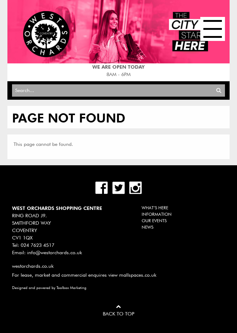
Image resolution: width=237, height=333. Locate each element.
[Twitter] (119, 187)
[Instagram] (135, 187)
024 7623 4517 (37, 245)
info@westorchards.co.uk (54, 252)
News (147, 227)
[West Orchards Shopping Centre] (46, 34)
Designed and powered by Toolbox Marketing (49, 287)
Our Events (154, 220)
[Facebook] (102, 187)
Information (157, 214)
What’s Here (155, 207)
